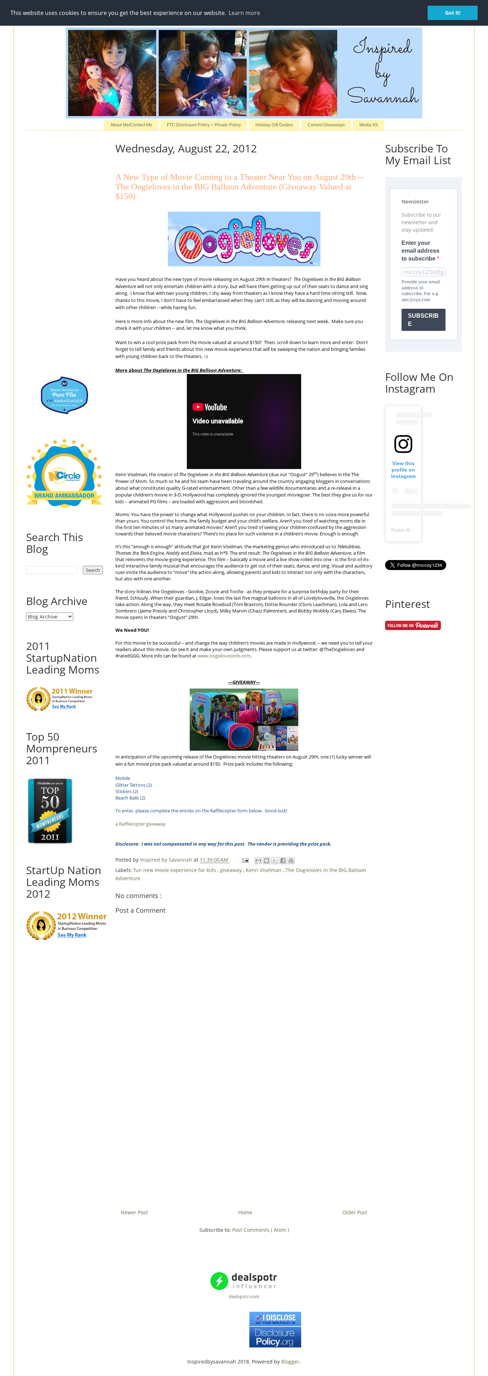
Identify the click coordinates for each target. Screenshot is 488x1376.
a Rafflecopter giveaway (140, 824)
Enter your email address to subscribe (420, 251)
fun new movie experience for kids (176, 870)
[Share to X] (274, 860)
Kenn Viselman (264, 870)
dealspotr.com (244, 1296)
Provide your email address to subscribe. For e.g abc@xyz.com (421, 290)
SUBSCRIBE (423, 320)
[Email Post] (245, 859)
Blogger (290, 1361)
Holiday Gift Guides (274, 124)
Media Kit (368, 124)
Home (245, 1212)
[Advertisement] (244, 1138)
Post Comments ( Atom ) (260, 1229)
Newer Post (134, 1212)
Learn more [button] (244, 13)
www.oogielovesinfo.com (224, 655)
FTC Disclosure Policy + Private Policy (204, 124)
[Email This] (258, 860)
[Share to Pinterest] (291, 860)
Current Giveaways (326, 124)
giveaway (231, 870)
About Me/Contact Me (131, 124)
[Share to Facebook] (283, 860)
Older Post (354, 1212)
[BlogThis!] (266, 860)
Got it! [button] (452, 12)
